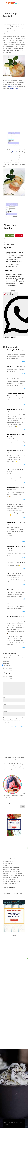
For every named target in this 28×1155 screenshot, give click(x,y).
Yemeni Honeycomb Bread (11, 869)
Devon (8, 573)
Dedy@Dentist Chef (12, 469)
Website (5, 711)
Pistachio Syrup (14, 88)
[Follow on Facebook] (2, 1110)
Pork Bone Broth (8, 865)
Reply (23, 361)
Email (5, 704)
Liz (7, 379)
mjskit (8, 589)
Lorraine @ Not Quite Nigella (15, 487)
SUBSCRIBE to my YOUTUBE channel (13, 893)
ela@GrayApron (11, 522)
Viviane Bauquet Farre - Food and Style (15, 435)
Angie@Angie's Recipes (13, 546)
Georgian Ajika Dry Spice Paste (12, 871)
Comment (6, 681)
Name (5, 697)
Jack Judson (15, 152)
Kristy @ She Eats (12, 616)
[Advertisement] (15, 948)
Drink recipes (6, 19)
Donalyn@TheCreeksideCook (15, 393)
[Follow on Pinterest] (14, 1110)
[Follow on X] (8, 1110)
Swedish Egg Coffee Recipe (11, 867)
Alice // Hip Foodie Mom (14, 350)
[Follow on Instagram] (5, 1110)
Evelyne (10, 563)
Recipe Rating (6, 661)
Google (14, 935)
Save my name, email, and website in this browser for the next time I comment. (14, 720)
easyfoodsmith (11, 409)
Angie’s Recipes (12, 86)
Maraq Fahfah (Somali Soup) (12, 877)
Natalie (9, 604)
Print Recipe (10, 235)
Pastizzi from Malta (9, 879)
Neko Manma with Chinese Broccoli (14, 875)
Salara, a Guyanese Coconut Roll (13, 873)
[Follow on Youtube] (11, 1110)
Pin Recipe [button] (19, 235)
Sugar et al (10, 366)
